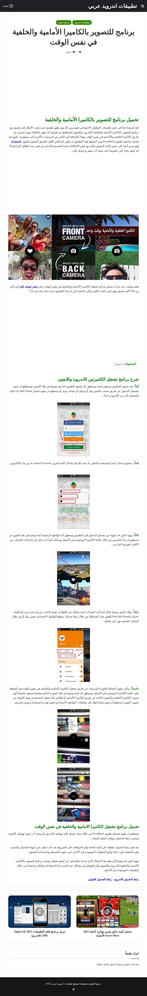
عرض (118, 364)
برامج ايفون (64, 22)
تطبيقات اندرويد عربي (62, 983)
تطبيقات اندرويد (82, 22)
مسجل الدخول (117, 964)
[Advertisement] (73, 86)
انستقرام (16, 141)
